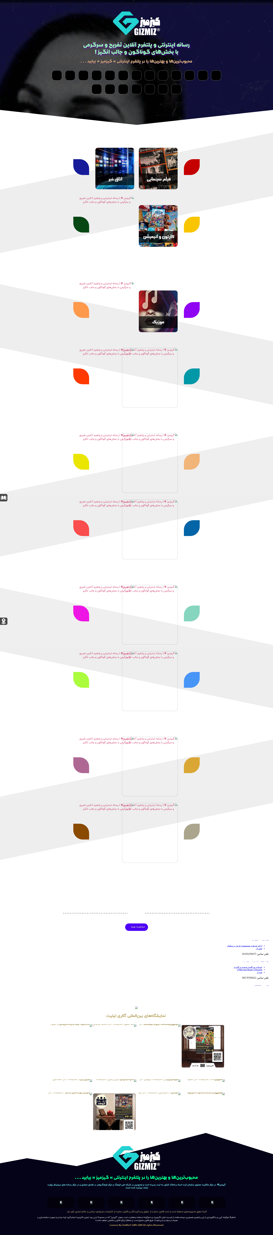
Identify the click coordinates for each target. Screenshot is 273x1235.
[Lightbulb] (83, 75)
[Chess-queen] (136, 89)
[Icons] (57, 75)
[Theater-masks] (123, 89)
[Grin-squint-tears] (176, 89)
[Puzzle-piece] (163, 89)
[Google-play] (123, 75)
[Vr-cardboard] (136, 75)
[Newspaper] (216, 75)
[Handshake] (110, 89)
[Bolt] (97, 75)
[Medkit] (97, 89)
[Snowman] (190, 75)
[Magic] (110, 75)
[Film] (203, 75)
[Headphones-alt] (150, 75)
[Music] (163, 75)
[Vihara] (176, 75)
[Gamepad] (70, 75)
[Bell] (150, 89)
